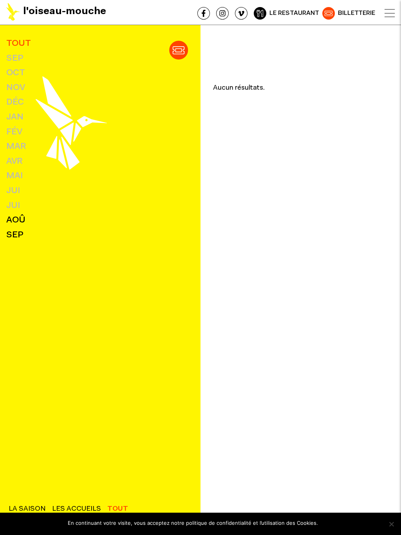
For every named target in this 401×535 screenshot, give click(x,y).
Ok (327, 523)
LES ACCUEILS (76, 509)
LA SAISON (27, 509)
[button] (178, 50)
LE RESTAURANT (294, 13)
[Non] (391, 524)
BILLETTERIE (356, 13)
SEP (14, 58)
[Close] (390, 13)
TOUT (18, 43)
